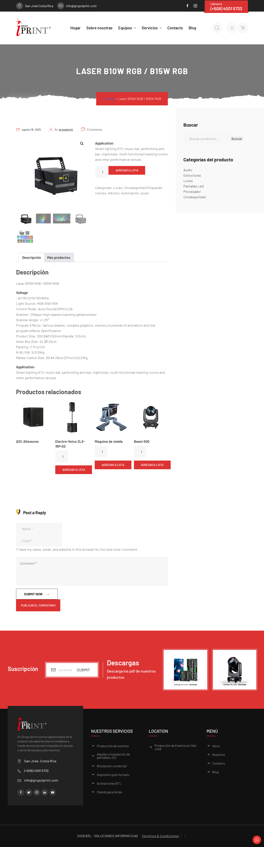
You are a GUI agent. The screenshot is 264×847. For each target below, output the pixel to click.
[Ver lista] (242, 28)
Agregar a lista (127, 170)
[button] (81, 143)
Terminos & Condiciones (160, 836)
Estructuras (192, 175)
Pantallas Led (193, 186)
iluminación (130, 193)
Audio (187, 170)
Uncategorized (135, 187)
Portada (109, 99)
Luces (118, 187)
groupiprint (66, 129)
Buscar (237, 138)
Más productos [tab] (58, 257)
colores (100, 193)
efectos (113, 193)
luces (145, 193)
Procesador (192, 191)
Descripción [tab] (31, 257)
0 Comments (94, 129)
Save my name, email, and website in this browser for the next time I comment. (78, 549)
